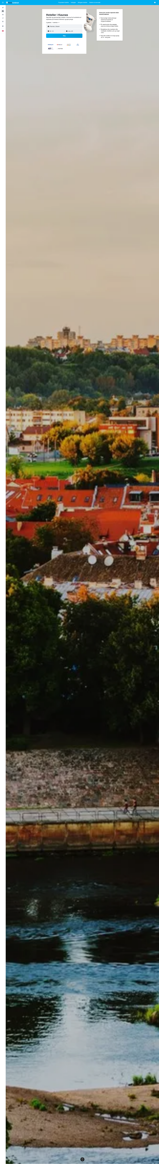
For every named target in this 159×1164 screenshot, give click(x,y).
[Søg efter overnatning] (3, 11)
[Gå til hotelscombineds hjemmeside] (12, 2)
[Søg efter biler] (3, 14)
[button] (3, 2)
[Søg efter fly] (3, 7)
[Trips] (3, 26)
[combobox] (53, 22)
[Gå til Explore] (3, 21)
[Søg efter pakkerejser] (3, 18)
